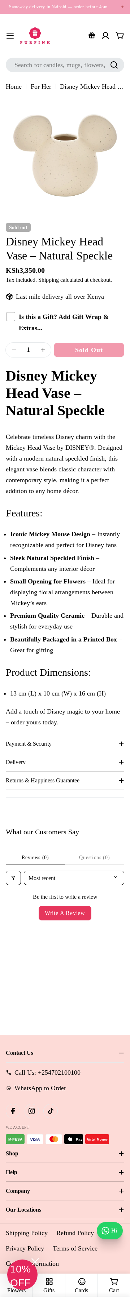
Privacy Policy (25, 1248)
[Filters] (13, 878)
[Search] (114, 65)
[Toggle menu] (10, 35)
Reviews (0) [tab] (35, 857)
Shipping (48, 280)
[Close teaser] (35, 1262)
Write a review (65, 913)
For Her (41, 86)
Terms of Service (75, 1248)
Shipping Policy (27, 1232)
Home (14, 86)
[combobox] (65, 65)
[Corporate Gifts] (91, 35)
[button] (22, 1275)
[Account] (105, 35)
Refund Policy (75, 1232)
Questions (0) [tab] (94, 857)
